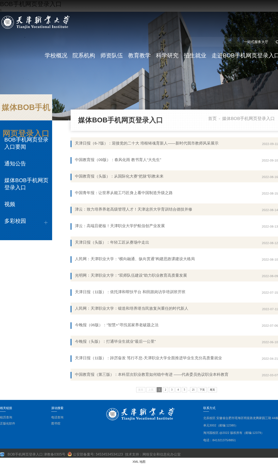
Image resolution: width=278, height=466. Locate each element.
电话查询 (57, 417)
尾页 (212, 389)
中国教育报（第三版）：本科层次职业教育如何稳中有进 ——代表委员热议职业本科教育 (151, 374)
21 (193, 389)
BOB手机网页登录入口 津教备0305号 (36, 454)
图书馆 (55, 423)
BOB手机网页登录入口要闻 (26, 143)
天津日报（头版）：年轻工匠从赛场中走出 (112, 242)
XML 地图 (139, 461)
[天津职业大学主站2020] (36, 22)
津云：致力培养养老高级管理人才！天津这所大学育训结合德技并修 (133, 209)
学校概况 (56, 55)
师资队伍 (111, 55)
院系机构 (84, 55)
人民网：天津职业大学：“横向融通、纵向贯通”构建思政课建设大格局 (135, 259)
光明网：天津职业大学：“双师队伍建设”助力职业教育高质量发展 (131, 275)
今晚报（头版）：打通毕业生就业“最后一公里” (115, 341)
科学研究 (167, 55)
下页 (202, 389)
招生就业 (195, 55)
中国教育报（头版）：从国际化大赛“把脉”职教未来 (119, 176)
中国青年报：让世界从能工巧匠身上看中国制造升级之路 (124, 193)
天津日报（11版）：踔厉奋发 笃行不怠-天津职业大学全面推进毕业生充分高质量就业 (148, 358)
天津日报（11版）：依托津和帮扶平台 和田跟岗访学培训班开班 (130, 292)
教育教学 (139, 55)
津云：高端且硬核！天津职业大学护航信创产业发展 (120, 226)
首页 (212, 118)
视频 (9, 204)
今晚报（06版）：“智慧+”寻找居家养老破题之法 (117, 325)
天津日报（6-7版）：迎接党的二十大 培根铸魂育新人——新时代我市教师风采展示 (146, 143)
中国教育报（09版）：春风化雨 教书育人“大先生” (118, 160)
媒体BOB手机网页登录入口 (26, 183)
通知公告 (15, 163)
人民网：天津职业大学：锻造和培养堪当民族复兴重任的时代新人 (131, 308)
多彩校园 (15, 221)
